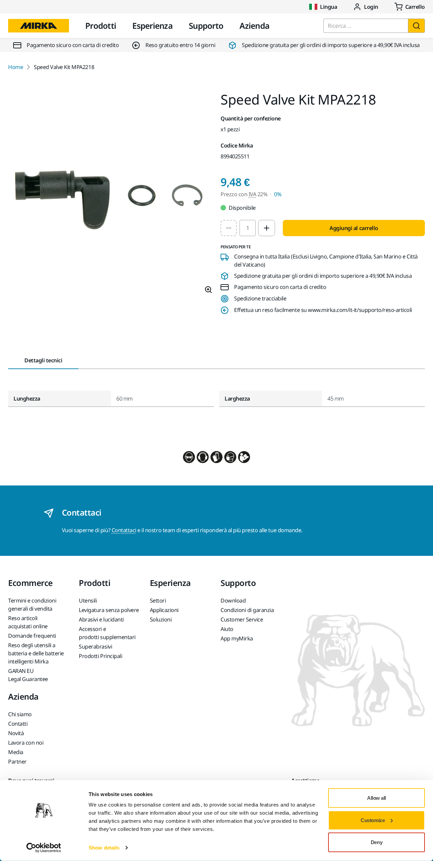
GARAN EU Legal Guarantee (28, 675)
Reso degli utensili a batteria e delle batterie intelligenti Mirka (36, 653)
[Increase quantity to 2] (266, 228)
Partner (17, 761)
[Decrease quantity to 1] (229, 228)
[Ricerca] (416, 26)
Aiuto (227, 629)
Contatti (17, 723)
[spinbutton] (248, 228)
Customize (373, 820)
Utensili (88, 600)
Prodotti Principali (100, 656)
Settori (158, 600)
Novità (16, 733)
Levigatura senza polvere (109, 610)
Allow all (376, 798)
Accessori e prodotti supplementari (107, 633)
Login (371, 6)
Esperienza (152, 25)
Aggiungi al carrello (353, 228)
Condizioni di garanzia (247, 610)
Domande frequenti (32, 635)
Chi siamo (20, 714)
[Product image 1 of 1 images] (110, 196)
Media (15, 752)
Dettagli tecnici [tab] (43, 360)
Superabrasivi (95, 646)
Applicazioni (164, 610)
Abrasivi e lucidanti (101, 619)
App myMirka (237, 638)
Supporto (206, 25)
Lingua (328, 6)
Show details (104, 848)
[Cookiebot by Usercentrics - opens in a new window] (43, 848)
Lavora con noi (25, 742)
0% (277, 194)
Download (233, 600)
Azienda (254, 25)
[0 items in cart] (409, 7)
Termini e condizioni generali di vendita (32, 604)
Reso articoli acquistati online (28, 622)
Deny (376, 842)
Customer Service (242, 619)
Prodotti (100, 25)
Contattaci (124, 530)
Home (15, 67)
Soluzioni (161, 619)
